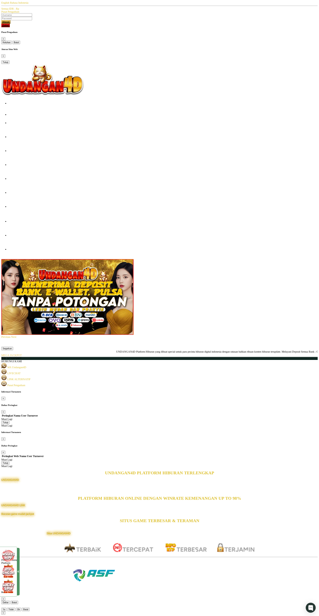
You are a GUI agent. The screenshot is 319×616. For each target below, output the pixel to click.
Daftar (5, 25)
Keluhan (6, 42)
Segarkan (7, 348)
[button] (6, 336)
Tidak (11, 609)
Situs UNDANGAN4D (58, 533)
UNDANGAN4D (10, 479)
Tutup (5, 62)
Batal (16, 42)
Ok (18, 609)
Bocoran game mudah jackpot (17, 514)
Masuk (6, 22)
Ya (4, 609)
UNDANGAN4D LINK (13, 505)
